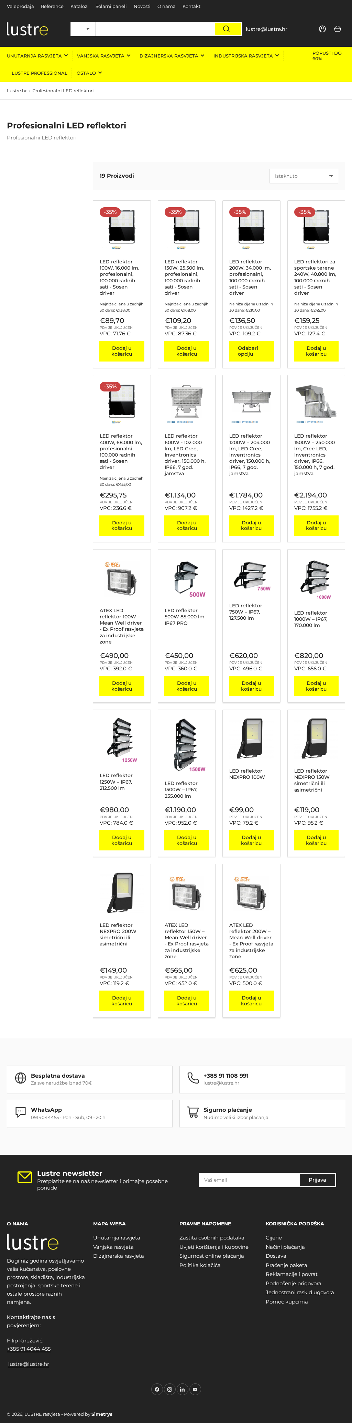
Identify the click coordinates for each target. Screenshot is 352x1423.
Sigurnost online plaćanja (211, 1256)
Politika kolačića (200, 1265)
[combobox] (168, 29)
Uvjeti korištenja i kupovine (214, 1247)
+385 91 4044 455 (29, 1349)
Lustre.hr (17, 90)
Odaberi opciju (248, 351)
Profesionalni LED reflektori (63, 90)
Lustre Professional (39, 73)
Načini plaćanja (285, 1247)
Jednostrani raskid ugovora (300, 1292)
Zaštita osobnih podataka (211, 1237)
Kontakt (191, 6)
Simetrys (101, 1414)
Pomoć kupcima (287, 1301)
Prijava (317, 1179)
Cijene (274, 1237)
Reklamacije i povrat (292, 1274)
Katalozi (79, 6)
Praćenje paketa (286, 1265)
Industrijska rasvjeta (243, 56)
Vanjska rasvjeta (100, 56)
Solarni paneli (111, 6)
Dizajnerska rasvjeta (169, 56)
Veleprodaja (20, 6)
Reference (52, 6)
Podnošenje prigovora (293, 1283)
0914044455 (45, 1117)
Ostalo (86, 73)
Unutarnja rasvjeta (34, 56)
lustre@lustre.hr (28, 1364)
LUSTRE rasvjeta (42, 1414)
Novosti (142, 6)
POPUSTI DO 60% (327, 55)
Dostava (276, 1256)
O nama (166, 6)
